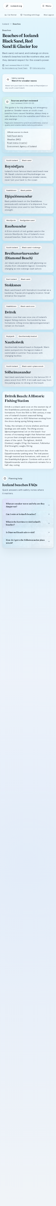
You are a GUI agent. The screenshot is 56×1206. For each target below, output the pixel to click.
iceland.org (16, 6)
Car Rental (11, 15)
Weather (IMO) (14, 139)
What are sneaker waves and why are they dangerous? (25, 505)
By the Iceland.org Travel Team (14, 68)
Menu (48, 6)
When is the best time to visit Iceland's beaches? (23, 523)
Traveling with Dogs (31, 15)
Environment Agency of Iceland (22, 146)
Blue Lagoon (49, 15)
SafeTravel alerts (15, 136)
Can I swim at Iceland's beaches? (21, 514)
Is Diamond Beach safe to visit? (20, 532)
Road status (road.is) (17, 143)
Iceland (5, 24)
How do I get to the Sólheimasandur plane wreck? (25, 541)
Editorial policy (39, 68)
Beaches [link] (17, 24)
